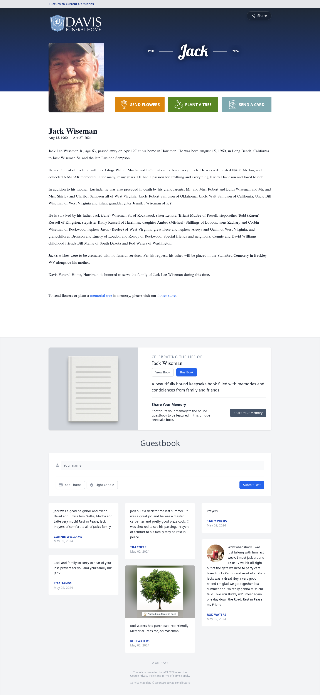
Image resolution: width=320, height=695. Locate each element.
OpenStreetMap (164, 683)
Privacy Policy (148, 676)
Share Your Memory (248, 413)
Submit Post (252, 485)
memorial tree (101, 295)
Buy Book (186, 372)
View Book (162, 372)
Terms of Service (172, 676)
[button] (160, 591)
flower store (166, 295)
